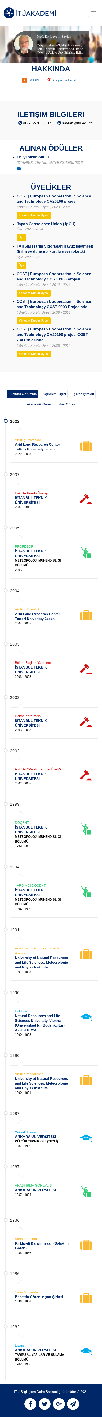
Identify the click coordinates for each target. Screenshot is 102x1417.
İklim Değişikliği (57, 45)
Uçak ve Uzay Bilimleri (61, 52)
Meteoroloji (74, 45)
